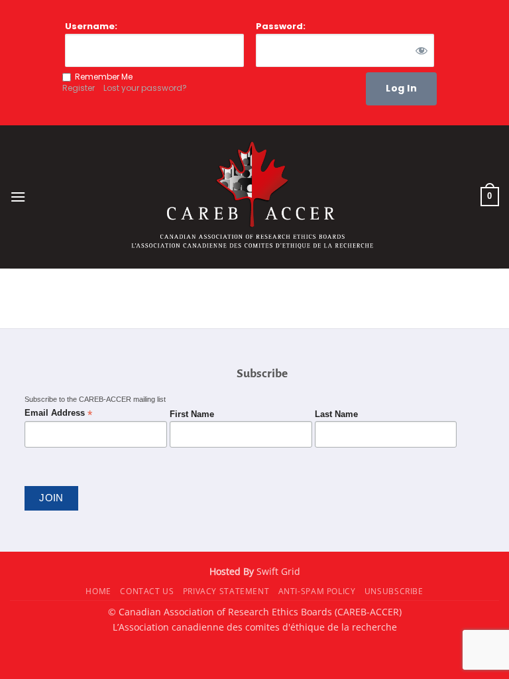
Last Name (336, 414)
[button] (18, 196)
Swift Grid (277, 571)
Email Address (58, 413)
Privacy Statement (226, 591)
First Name (192, 414)
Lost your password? (145, 87)
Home (98, 591)
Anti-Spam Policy (317, 591)
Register (78, 87)
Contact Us (147, 591)
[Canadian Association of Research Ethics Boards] (254, 196)
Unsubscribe (394, 591)
